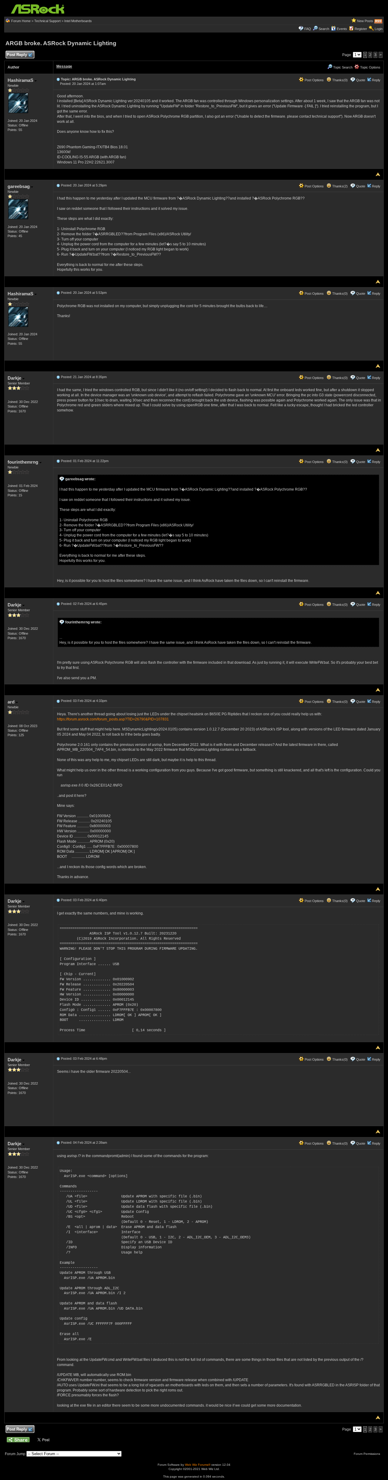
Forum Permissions (367, 1453)
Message (64, 66)
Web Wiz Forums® (197, 1464)
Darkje (15, 378)
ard (12, 701)
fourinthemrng (23, 462)
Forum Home (21, 21)
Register (361, 29)
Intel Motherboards (78, 21)
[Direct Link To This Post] (58, 79)
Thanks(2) (339, 186)
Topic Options (369, 67)
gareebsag (19, 186)
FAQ (307, 29)
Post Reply (16, 54)
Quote (360, 80)
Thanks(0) (339, 80)
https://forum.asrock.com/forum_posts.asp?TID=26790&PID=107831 (113, 719)
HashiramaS (21, 80)
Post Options (314, 80)
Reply (376, 80)
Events (342, 29)
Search (324, 29)
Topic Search (342, 67)
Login (379, 29)
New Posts (365, 21)
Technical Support (47, 21)
